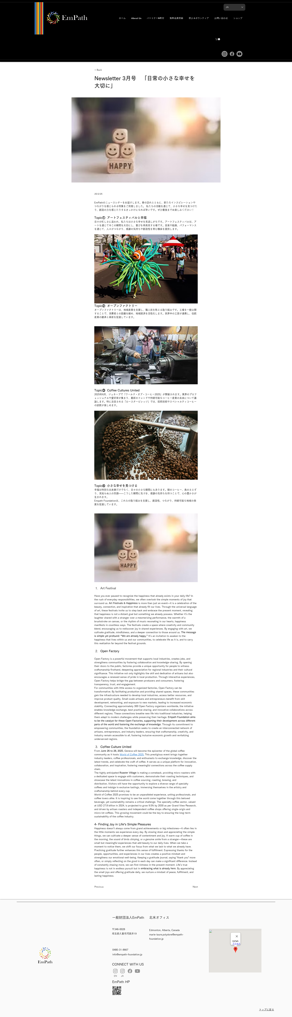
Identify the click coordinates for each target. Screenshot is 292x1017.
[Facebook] (232, 54)
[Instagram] (225, 54)
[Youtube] (239, 54)
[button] (136, 18)
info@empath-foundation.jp (127, 954)
